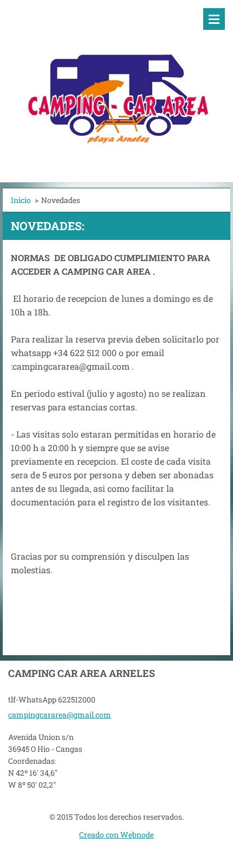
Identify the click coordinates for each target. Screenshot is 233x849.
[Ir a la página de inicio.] (116, 84)
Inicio (21, 200)
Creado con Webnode (116, 834)
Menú (214, 19)
